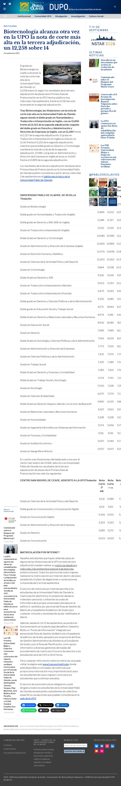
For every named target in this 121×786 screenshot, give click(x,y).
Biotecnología (46, 726)
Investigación (78, 16)
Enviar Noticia (10, 749)
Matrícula (14, 729)
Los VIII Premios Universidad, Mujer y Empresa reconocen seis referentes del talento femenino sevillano (108, 156)
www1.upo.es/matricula (56, 664)
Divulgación (61, 16)
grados (7, 729)
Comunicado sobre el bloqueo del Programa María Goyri (9, 533)
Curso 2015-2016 (60, 726)
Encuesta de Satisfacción (15, 753)
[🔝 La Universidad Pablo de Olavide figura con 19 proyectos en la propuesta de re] (93, 202)
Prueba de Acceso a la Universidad (46, 729)
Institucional (24, 16)
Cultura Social (96, 16)
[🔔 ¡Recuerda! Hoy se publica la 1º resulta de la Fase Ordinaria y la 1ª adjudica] (112, 192)
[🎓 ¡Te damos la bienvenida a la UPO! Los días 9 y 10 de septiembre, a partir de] (93, 192)
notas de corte (25, 729)
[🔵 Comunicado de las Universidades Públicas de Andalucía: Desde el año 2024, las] (112, 202)
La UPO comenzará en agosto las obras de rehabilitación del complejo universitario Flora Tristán (109, 129)
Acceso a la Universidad (30, 726)
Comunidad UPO (43, 16)
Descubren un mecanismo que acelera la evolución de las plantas (109, 65)
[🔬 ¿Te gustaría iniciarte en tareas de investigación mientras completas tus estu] (103, 202)
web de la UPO (28, 698)
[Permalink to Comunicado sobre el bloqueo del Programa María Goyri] (11, 519)
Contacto (8, 745)
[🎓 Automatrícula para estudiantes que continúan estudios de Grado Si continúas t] (103, 192)
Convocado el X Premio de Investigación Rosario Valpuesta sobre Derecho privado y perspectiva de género (109, 104)
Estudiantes (73, 726)
